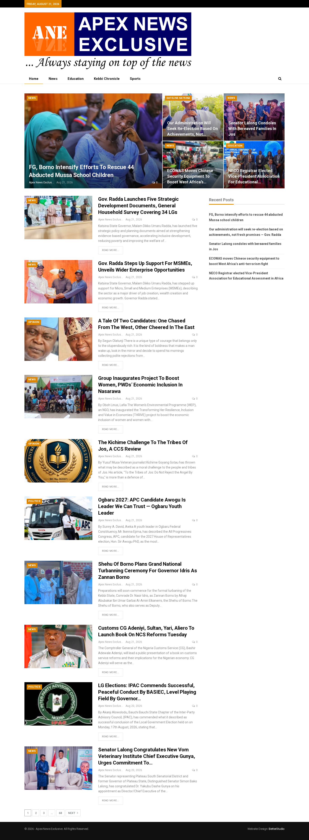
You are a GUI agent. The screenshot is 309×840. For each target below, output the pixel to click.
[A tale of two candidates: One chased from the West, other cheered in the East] (58, 339)
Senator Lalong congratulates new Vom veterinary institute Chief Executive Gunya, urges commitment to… (146, 756)
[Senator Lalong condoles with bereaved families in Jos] (254, 117)
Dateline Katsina (178, 98)
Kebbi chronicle (107, 79)
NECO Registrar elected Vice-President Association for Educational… (254, 176)
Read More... (110, 250)
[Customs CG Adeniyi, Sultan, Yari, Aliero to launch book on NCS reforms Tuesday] (58, 646)
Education (76, 79)
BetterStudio (277, 829)
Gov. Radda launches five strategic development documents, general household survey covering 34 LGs (138, 205)
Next (72, 813)
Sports (135, 79)
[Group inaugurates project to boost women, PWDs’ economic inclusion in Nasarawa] (58, 396)
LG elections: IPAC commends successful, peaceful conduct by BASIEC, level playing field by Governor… (147, 692)
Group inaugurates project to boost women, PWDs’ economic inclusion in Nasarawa (140, 384)
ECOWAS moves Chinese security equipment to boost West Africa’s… (190, 176)
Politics (34, 501)
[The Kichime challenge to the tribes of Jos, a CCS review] (58, 461)
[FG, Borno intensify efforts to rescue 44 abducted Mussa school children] (93, 141)
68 (60, 813)
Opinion (33, 322)
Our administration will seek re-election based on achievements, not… (192, 129)
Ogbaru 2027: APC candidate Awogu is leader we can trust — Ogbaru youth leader (142, 506)
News (53, 79)
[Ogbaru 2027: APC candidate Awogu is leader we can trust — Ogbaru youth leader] (58, 518)
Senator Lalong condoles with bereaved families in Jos (252, 129)
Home (33, 79)
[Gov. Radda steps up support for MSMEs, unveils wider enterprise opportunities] (58, 281)
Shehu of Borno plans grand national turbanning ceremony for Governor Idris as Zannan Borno (147, 570)
